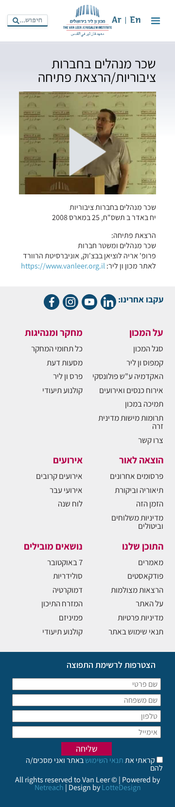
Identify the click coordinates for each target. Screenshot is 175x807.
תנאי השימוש (103, 760)
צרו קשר (150, 440)
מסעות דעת (65, 362)
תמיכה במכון (144, 403)
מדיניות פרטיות (140, 617)
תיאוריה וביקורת (139, 490)
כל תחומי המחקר (57, 348)
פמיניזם (71, 617)
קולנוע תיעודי (62, 390)
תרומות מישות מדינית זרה (130, 421)
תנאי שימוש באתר (135, 631)
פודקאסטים (145, 575)
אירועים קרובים (59, 476)
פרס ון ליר (68, 376)
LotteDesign (121, 787)
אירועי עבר (66, 490)
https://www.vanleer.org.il (63, 266)
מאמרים (150, 562)
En (135, 20)
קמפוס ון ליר (144, 362)
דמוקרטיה (67, 590)
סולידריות (68, 575)
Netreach (49, 787)
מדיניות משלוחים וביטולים (137, 521)
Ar (117, 20)
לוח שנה (70, 503)
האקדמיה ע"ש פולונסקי (127, 376)
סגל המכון (148, 348)
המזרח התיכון (62, 603)
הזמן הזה (149, 503)
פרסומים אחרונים (136, 476)
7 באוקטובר (65, 562)
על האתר (149, 603)
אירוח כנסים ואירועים (131, 390)
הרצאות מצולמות (137, 590)
